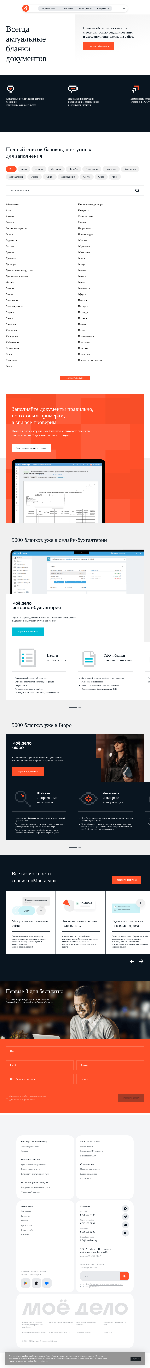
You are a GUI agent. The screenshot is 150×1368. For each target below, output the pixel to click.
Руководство (26, 1225)
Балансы (10, 222)
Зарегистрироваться (28, 631)
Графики (10, 252)
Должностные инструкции (19, 270)
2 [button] (80, 707)
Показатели (84, 342)
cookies (32, 1356)
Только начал (67, 8)
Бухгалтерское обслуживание (33, 1164)
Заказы (9, 294)
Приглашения (68, 177)
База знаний (85, 1179)
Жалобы (73, 169)
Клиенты (25, 1235)
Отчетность (84, 288)
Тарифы (24, 1151)
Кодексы (10, 366)
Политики (83, 348)
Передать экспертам (30, 1159)
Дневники (11, 258)
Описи (49, 177)
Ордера (34, 177)
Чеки (114, 177)
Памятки (82, 300)
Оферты (82, 294)
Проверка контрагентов (90, 1169)
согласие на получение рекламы (24, 1100)
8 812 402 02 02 (87, 1223)
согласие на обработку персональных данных (29, 1096)
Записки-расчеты (14, 306)
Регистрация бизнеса (90, 1141)
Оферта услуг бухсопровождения (61, 1322)
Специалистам (103, 8)
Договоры (56, 169)
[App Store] (36, 1283)
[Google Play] (25, 1283)
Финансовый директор (30, 1192)
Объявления (84, 252)
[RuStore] (47, 1283)
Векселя (10, 246)
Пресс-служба (27, 1230)
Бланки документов (88, 1174)
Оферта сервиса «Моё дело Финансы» (86, 1323)
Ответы (82, 270)
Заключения (92, 169)
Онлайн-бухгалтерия (30, 1146)
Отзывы (82, 276)
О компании (27, 1206)
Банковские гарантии (16, 228)
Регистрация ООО (88, 1156)
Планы (81, 330)
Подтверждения (86, 336)
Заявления (111, 169)
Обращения (84, 246)
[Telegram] (125, 1216)
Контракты (83, 210)
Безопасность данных (83, 1332)
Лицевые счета (85, 216)
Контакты (25, 1221)
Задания (10, 288)
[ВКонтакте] (125, 1224)
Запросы (10, 312)
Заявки (9, 318)
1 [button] (73, 707)
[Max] (125, 1208)
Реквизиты (25, 1216)
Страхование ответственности (59, 1332)
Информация (12, 342)
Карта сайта (108, 1332)
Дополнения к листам (17, 276)
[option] (37, 95)
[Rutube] (125, 1233)
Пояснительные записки (90, 360)
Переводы (83, 312)
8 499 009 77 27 (87, 1215)
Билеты (9, 234)
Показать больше (75, 378)
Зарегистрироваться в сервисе (31, 448)
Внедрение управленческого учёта (35, 1187)
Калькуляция (12, 348)
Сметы (86, 177)
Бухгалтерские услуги (30, 1169)
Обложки (82, 240)
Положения (84, 354)
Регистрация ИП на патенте (92, 1151)
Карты (9, 354)
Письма (82, 324)
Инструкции (12, 336)
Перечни (82, 318)
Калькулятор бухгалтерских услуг (35, 1174)
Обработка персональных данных (34, 1332)
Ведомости (11, 240)
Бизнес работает (85, 8)
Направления (16, 177)
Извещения (11, 330)
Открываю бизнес (48, 8)
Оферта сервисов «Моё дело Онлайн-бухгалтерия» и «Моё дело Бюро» (32, 1324)
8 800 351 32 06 (87, 1232)
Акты (24, 169)
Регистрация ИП (87, 1146)
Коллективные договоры (90, 204)
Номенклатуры (85, 234)
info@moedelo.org (88, 1240)
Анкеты (39, 169)
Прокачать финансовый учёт (35, 1182)
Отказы (82, 282)
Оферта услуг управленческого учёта (114, 1323)
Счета (101, 177)
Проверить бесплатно (98, 46)
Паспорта (83, 306)
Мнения (82, 222)
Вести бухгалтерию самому (34, 1141)
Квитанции (130, 169)
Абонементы (12, 204)
